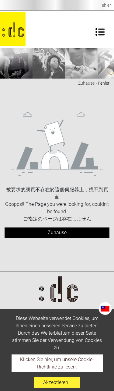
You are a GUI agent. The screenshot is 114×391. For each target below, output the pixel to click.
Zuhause (86, 83)
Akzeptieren (55, 382)
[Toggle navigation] (100, 29)
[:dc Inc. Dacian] (13, 29)
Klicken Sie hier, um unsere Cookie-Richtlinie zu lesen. (57, 363)
